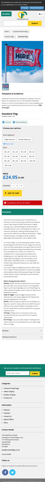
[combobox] (22, 23)
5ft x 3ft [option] (15, 156)
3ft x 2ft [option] (15, 152)
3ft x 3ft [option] (23, 152)
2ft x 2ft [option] (6, 152)
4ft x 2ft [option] (31, 152)
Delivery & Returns (9, 337)
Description (6, 212)
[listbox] (22, 141)
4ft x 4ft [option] (6, 156)
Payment (7, 413)
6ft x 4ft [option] (6, 161)
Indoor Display (9, 391)
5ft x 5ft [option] (23, 156)
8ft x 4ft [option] (15, 161)
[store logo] (22, 16)
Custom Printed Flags (20, 31)
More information (36, 8)
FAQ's (6, 423)
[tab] (22, 212)
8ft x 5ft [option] (23, 161)
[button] (10, 87)
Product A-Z (8, 398)
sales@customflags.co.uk (11, 450)
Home (7, 31)
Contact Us (7, 416)
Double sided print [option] (24, 139)
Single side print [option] (9, 139)
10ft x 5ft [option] (32, 161)
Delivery (7, 410)
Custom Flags (9, 37)
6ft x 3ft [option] (31, 156)
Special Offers (9, 419)
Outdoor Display (10, 395)
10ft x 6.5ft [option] (7, 165)
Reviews (5, 331)
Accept (25, 8)
